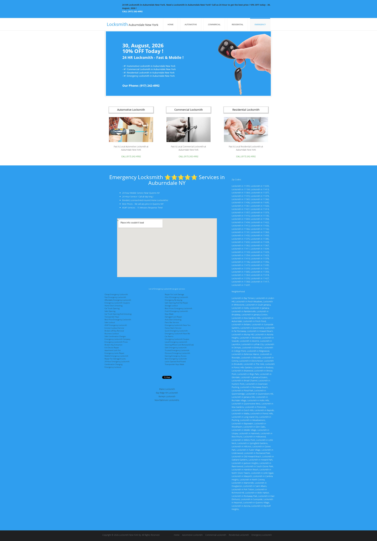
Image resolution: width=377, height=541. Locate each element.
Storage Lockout (171, 305)
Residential (237, 24)
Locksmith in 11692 (241, 242)
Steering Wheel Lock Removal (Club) (179, 344)
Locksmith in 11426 (260, 225)
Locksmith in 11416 (241, 215)
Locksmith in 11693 (260, 186)
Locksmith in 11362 (241, 245)
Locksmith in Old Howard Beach (246, 456)
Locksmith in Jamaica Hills (243, 397)
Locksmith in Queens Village (256, 502)
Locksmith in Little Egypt (262, 473)
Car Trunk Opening (112, 308)
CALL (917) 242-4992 (132, 11)
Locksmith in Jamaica (259, 308)
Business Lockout (112, 333)
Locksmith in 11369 (260, 232)
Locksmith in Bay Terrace (243, 298)
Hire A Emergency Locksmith (176, 297)
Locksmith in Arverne (249, 341)
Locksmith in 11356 (260, 261)
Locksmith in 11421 (241, 209)
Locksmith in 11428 (260, 242)
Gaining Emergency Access (175, 356)
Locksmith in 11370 (241, 278)
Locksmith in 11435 (260, 265)
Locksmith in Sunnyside (252, 499)
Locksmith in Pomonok (255, 407)
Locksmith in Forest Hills (261, 413)
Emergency (260, 24)
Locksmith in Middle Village (244, 430)
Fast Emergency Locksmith (115, 297)
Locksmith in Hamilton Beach (245, 469)
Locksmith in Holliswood (254, 436)
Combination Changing (113, 364)
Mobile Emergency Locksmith (116, 356)
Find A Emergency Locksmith (176, 311)
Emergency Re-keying (173, 300)
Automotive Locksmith (192, 534)
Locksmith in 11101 (241, 232)
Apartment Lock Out (113, 350)
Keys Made (169, 314)
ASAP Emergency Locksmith (116, 325)
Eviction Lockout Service (114, 328)
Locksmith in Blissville (251, 357)
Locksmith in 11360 (260, 199)
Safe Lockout (110, 322)
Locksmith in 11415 (241, 265)
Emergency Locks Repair (114, 353)
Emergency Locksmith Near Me (177, 333)
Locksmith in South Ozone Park (258, 466)
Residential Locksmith (239, 534)
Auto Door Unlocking (173, 319)
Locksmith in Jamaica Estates (254, 377)
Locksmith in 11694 (260, 248)
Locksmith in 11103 (241, 252)
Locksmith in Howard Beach (260, 331)
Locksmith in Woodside (250, 337)
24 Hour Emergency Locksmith (117, 361)
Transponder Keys (112, 317)
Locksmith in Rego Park (248, 374)
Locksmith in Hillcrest (241, 446)
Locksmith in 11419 (241, 258)
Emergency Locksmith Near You (177, 325)
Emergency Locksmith (262, 534)
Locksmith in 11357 (241, 212)
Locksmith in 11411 (241, 248)
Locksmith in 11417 (260, 281)
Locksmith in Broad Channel (244, 380)
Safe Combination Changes (115, 336)
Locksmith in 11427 (260, 278)
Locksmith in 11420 (260, 205)
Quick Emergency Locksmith (176, 331)
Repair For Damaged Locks (115, 358)
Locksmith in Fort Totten (243, 489)
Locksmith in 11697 (241, 285)
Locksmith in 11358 (260, 219)
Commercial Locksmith (215, 534)
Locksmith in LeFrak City (252, 344)
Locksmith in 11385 (260, 238)
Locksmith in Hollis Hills (258, 400)
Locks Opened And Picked (175, 361)
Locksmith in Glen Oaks (254, 426)
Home (170, 24)
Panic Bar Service (172, 322)
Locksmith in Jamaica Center (254, 314)
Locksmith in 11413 (260, 189)
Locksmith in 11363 (241, 275)
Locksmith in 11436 (241, 202)
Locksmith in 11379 (241, 268)
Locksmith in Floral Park (242, 390)
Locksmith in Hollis (240, 308)
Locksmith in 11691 (260, 268)
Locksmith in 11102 (260, 229)
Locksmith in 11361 (241, 205)
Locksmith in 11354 (241, 255)
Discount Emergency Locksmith (177, 353)
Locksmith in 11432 (241, 235)
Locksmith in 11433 (260, 235)
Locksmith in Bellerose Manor (245, 354)
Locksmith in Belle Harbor (257, 492)
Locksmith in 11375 (241, 238)
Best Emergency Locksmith (176, 358)
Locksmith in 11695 (260, 202)
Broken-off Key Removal (114, 331)
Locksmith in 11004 (241, 219)
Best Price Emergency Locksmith (118, 319)
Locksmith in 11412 (241, 225)
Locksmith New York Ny (130, 534)
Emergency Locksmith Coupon (177, 339)
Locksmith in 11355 (241, 186)
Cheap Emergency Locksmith (116, 294)
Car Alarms (169, 336)
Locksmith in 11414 (260, 209)
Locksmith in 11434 (241, 222)
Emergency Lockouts (113, 367)
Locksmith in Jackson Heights (245, 463)
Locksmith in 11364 (241, 192)
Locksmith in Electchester (251, 360)
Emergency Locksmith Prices (116, 342)
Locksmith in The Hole (254, 364)
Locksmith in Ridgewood (258, 351)
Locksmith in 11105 (260, 215)
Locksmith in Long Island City (245, 416)
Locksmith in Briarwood (242, 370)
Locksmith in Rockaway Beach (254, 387)
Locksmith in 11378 (260, 258)
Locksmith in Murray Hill (243, 334)
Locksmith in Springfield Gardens (252, 443)
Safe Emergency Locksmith (176, 347)
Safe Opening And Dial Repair (176, 303)
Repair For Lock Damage (174, 294)
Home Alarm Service (173, 328)
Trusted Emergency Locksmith (177, 350)
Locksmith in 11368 (241, 281)
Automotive (191, 24)
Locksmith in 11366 (241, 229)
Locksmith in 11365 (241, 199)
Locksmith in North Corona (252, 479)
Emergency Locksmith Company (117, 339)
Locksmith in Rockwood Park (257, 453)
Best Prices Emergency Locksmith (178, 308)
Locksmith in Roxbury (263, 367)
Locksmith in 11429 (260, 252)
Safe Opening (110, 311)
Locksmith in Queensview (252, 327)
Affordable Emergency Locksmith (118, 300)
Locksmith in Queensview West (246, 403)
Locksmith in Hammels (249, 433)
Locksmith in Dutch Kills (243, 410)
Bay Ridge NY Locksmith (167, 392)
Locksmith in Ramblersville (244, 311)
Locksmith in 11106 (241, 261)
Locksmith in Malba (240, 413)
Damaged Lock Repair (173, 317)
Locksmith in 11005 (241, 271)
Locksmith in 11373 (260, 212)
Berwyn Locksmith (167, 396)
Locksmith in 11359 (260, 271)
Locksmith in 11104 (241, 189)
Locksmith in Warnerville (243, 482)
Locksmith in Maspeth (242, 476)
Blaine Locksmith (167, 389)
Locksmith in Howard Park (260, 459)
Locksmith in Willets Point (243, 440)
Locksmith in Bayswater (242, 423)
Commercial (214, 24)
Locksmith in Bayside (264, 410)
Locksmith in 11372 (241, 196)
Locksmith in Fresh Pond (254, 321)
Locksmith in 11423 (260, 255)
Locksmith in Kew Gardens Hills (246, 318)
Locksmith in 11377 (260, 192)
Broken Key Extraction (113, 344)
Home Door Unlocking (113, 305)
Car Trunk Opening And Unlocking (118, 314)
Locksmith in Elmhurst (252, 347)
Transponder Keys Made (174, 364)
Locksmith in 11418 (260, 275)
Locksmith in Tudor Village (249, 449)
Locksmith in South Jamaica (258, 304)
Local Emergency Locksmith (176, 342)
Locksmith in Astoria (241, 506)
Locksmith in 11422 (260, 222)
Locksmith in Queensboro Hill (259, 393)
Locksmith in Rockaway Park (244, 496)
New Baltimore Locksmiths (167, 400)
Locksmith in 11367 (260, 245)
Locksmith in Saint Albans (255, 486)
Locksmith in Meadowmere (252, 420)
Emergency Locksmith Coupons (117, 303)
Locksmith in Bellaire (241, 324)
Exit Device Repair (112, 347)
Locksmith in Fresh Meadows (248, 301)
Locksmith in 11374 (260, 196)
